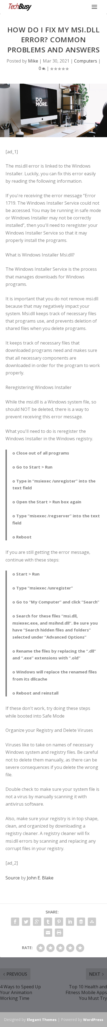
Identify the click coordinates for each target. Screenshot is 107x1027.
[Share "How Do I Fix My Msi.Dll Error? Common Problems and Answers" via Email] (48, 932)
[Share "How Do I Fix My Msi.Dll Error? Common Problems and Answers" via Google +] (37, 921)
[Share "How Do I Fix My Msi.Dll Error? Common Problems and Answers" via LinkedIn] (69, 921)
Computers (85, 61)
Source (12, 878)
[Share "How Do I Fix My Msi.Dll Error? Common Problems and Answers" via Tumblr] (48, 921)
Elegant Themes (42, 1019)
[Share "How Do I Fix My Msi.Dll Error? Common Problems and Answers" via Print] (59, 932)
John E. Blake (40, 878)
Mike (33, 61)
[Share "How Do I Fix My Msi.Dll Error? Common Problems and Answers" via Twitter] (26, 921)
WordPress (93, 1019)
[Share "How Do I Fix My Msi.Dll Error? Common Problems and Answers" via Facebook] (15, 921)
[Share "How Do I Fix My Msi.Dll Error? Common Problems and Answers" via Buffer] (80, 921)
